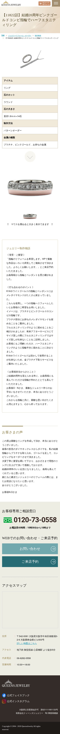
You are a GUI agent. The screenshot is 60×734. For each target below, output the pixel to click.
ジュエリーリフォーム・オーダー (19, 35)
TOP (3, 35)
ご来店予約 (30, 561)
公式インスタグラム (18, 701)
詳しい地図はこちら (27, 643)
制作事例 (38, 35)
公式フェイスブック (18, 695)
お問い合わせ (30, 549)
